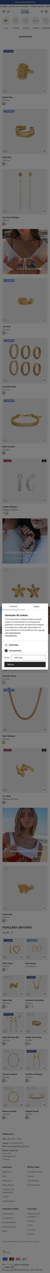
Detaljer (37, 607)
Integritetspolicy (11, 636)
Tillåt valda (18, 658)
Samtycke (13, 606)
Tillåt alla (10, 664)
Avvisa (6, 658)
